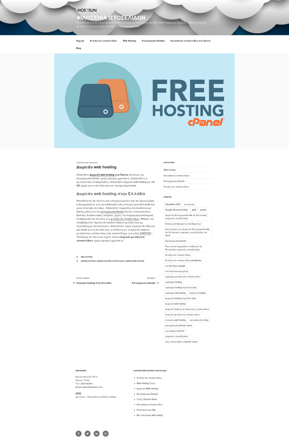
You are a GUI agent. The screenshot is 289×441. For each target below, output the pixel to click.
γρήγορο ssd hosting (175, 292)
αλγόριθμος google (175, 265)
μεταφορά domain (175, 330)
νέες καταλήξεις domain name (181, 341)
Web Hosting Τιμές (146, 383)
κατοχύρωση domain (112, 211)
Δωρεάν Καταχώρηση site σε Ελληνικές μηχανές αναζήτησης (186, 217)
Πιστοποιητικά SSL (146, 409)
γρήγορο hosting (173, 281)
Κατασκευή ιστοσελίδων (177, 175)
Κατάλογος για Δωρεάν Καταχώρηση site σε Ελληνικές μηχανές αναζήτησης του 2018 (187, 232)
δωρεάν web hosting (134, 261)
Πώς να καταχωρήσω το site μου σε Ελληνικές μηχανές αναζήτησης (183, 248)
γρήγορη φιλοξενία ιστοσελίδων (182, 276)
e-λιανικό (189, 204)
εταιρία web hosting (175, 319)
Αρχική (80, 40)
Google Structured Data (176, 209)
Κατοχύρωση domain (174, 181)
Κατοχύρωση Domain (153, 40)
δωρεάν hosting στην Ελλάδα (110, 261)
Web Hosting (129, 40)
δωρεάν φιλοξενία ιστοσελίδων (182, 314)
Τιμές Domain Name (147, 399)
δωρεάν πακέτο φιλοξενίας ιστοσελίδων (187, 309)
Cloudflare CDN (172, 204)
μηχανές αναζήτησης (176, 336)
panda (203, 209)
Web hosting (87, 257)
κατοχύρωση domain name (178, 325)
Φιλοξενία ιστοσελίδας (178, 254)
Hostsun (93, 162)
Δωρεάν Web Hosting (147, 388)
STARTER (145, 233)
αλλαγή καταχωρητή (176, 271)
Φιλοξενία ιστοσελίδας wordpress (183, 260)
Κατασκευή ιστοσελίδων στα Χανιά (190, 40)
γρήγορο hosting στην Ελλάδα (181, 287)
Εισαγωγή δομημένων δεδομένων (183, 223)
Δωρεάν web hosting (102, 174)
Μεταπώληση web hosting (150, 415)
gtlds (194, 209)
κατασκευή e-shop (199, 319)
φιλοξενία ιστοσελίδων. (125, 218)
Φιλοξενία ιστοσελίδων (110, 17)
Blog (78, 48)
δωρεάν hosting (88, 261)
